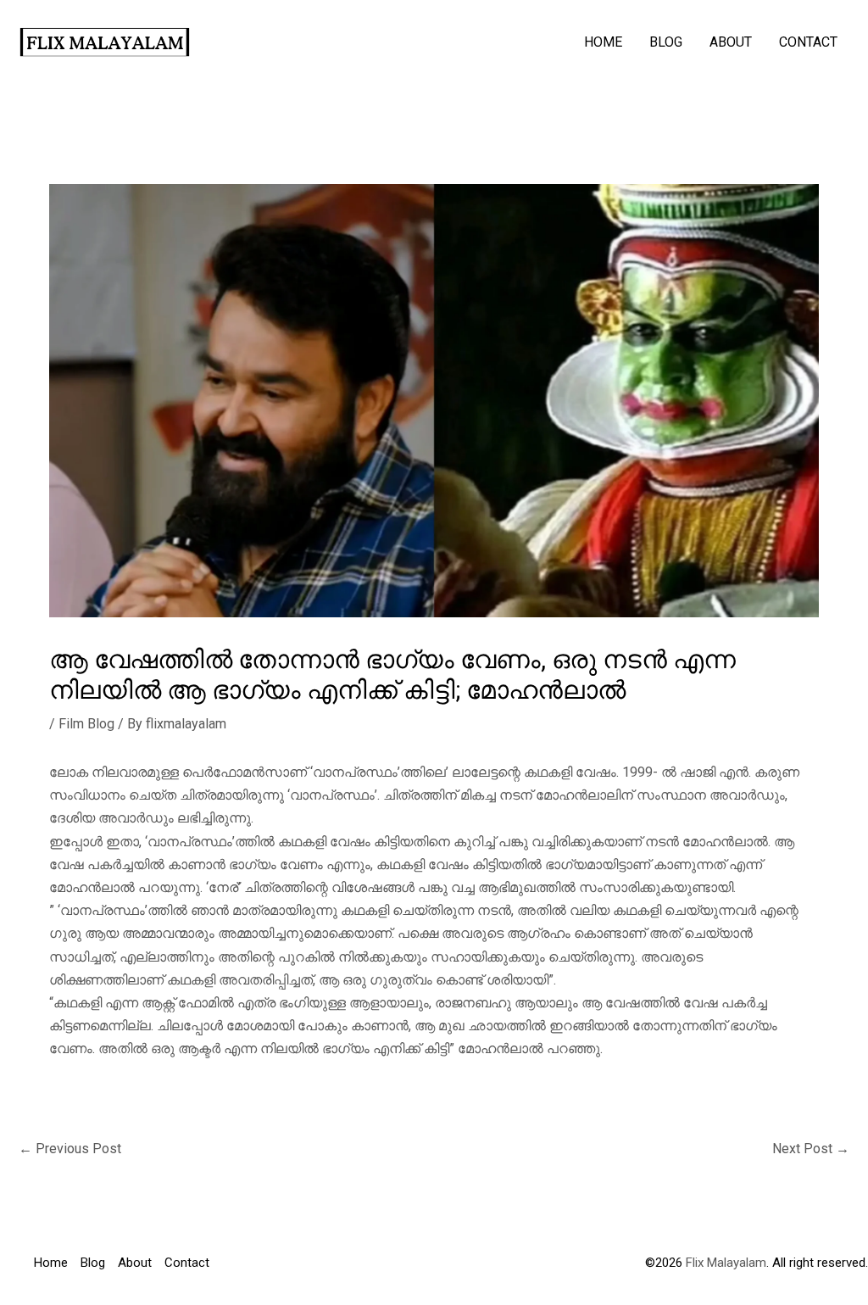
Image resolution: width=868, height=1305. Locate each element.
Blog (665, 42)
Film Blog (86, 724)
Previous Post (70, 1148)
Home (603, 42)
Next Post (810, 1148)
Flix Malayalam (724, 1262)
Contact (808, 42)
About (730, 42)
